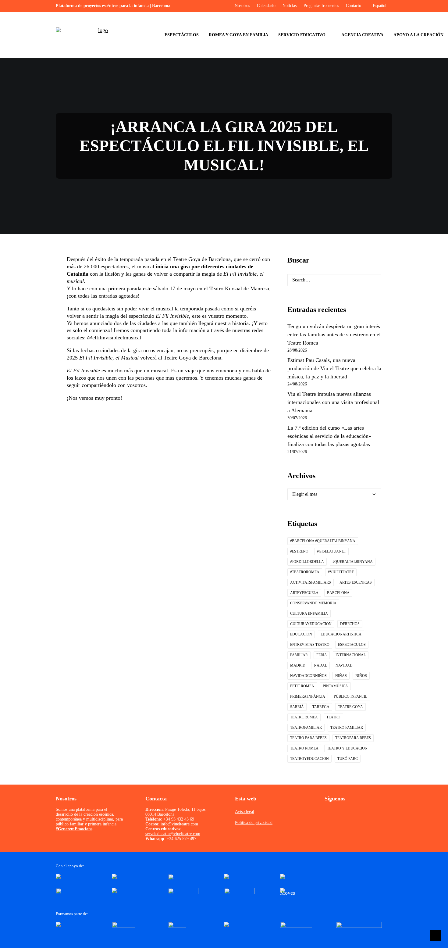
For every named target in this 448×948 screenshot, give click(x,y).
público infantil (350, 696)
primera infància (307, 696)
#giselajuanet (331, 551)
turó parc (347, 759)
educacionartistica (341, 634)
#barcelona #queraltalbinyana (322, 541)
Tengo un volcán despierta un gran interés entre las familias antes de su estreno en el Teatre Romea (334, 334)
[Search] (334, 280)
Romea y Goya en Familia (238, 35)
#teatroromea (304, 572)
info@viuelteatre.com (179, 824)
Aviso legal (244, 811)
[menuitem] (181, 35)
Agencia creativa (362, 35)
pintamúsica (335, 686)
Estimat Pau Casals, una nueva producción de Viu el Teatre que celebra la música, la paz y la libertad (334, 368)
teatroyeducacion (309, 759)
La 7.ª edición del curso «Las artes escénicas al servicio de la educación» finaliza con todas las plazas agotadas (329, 436)
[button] (371, 281)
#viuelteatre (341, 572)
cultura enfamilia (309, 613)
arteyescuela (304, 593)
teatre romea (304, 717)
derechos (350, 624)
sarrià (297, 707)
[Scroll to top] (435, 935)
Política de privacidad (253, 822)
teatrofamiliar (306, 727)
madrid (297, 665)
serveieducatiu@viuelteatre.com (172, 834)
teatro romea (304, 748)
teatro (333, 717)
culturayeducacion (311, 624)
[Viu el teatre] (100, 35)
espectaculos (352, 644)
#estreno (299, 551)
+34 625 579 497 (181, 838)
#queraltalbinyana (352, 562)
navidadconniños (308, 676)
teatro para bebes (308, 738)
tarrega (320, 707)
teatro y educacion (347, 748)
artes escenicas (356, 582)
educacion (301, 634)
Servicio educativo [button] (301, 35)
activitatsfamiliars (310, 582)
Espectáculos (182, 35)
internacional (351, 655)
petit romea (302, 686)
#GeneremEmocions (74, 829)
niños (361, 676)
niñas (341, 676)
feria (321, 655)
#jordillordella (307, 562)
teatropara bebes (353, 738)
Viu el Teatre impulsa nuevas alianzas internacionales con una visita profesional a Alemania (333, 402)
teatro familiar (346, 727)
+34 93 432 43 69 (178, 819)
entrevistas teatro (309, 644)
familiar (299, 655)
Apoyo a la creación (418, 35)
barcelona (338, 593)
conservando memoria (313, 603)
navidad (344, 665)
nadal (320, 665)
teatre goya (350, 707)
